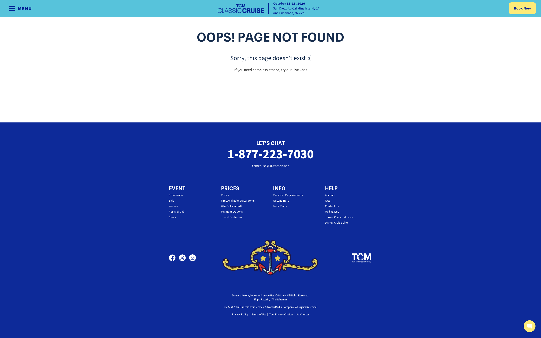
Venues (173, 206)
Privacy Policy (240, 314)
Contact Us (332, 206)
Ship (171, 201)
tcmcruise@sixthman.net (270, 166)
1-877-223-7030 (270, 154)
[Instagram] (192, 257)
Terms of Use (258, 314)
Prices (225, 195)
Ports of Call (176, 212)
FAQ (327, 201)
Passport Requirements (288, 195)
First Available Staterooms (238, 201)
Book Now (522, 8)
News (172, 217)
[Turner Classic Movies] (361, 257)
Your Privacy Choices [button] (281, 314)
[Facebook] (174, 257)
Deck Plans (280, 206)
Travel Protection (232, 217)
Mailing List (332, 212)
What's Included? (231, 206)
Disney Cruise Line (336, 223)
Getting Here (281, 201)
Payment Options (232, 212)
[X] (184, 257)
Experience (176, 195)
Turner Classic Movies (339, 217)
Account (330, 195)
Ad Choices (302, 314)
